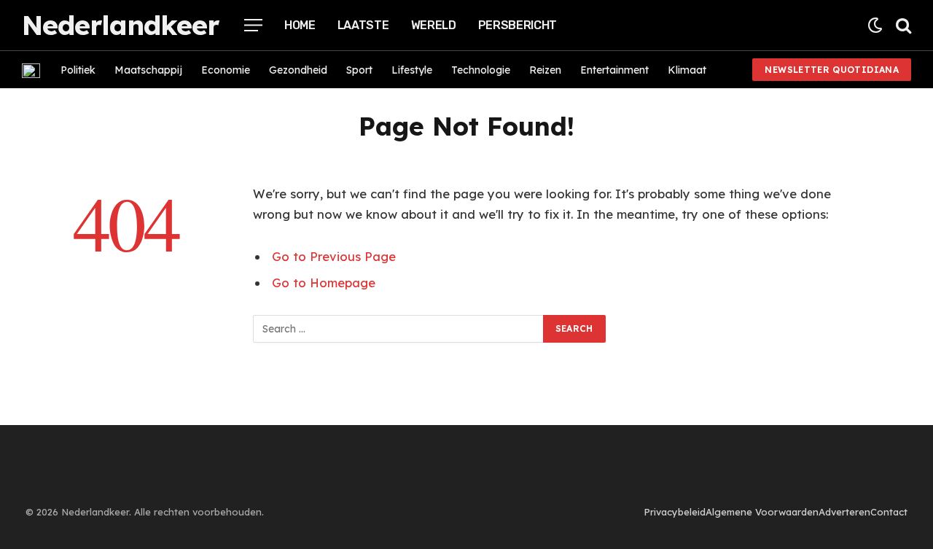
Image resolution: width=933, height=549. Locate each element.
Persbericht (517, 25)
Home (300, 25)
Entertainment (614, 70)
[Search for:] (398, 329)
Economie (225, 70)
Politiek (77, 70)
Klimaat (687, 70)
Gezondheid (298, 70)
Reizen (545, 70)
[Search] (902, 25)
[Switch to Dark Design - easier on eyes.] (875, 25)
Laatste (363, 25)
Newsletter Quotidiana (832, 69)
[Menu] (253, 25)
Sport (359, 70)
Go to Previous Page (334, 256)
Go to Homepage (323, 282)
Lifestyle (411, 70)
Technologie (480, 70)
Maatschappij (148, 70)
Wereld (433, 25)
